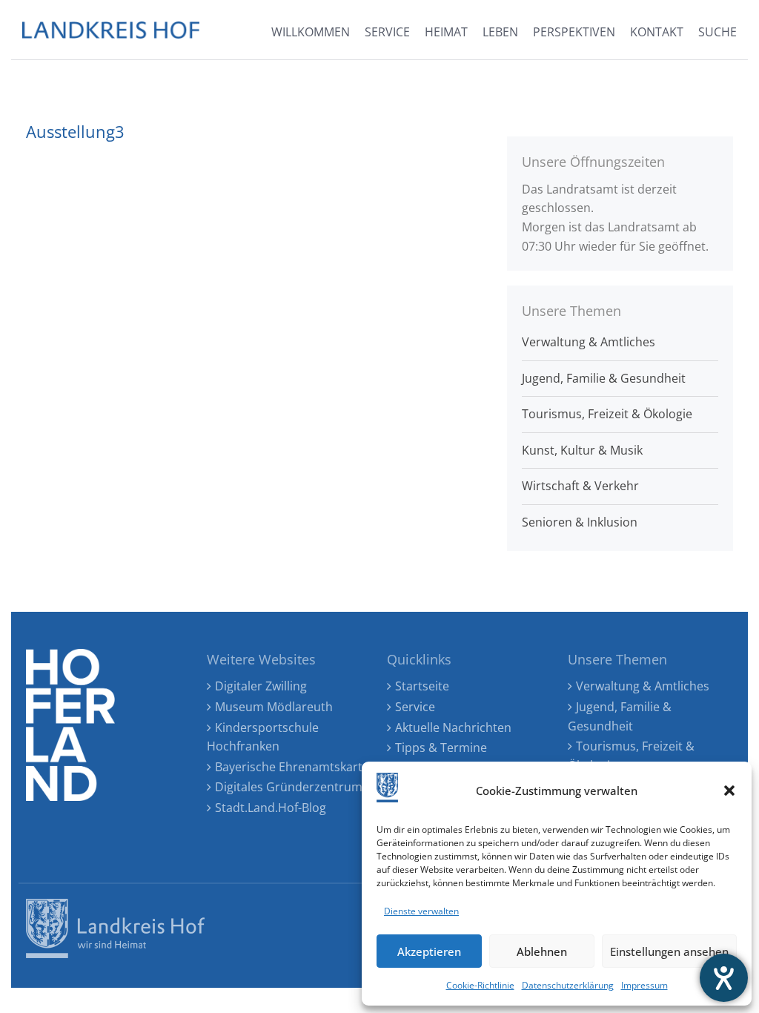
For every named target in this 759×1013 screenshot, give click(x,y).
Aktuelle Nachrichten (453, 727)
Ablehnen (542, 951)
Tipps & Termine (441, 747)
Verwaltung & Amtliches (588, 342)
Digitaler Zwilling (261, 686)
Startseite (422, 686)
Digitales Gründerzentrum (288, 787)
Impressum (644, 985)
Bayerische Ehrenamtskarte (292, 767)
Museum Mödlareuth (274, 707)
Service (415, 707)
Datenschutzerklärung (568, 985)
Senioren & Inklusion (579, 522)
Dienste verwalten (421, 911)
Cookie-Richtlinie (480, 985)
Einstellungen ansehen (669, 951)
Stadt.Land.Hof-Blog (270, 807)
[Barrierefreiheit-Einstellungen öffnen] (724, 978)
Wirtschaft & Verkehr (580, 486)
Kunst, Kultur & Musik (582, 450)
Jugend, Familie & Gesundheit (604, 378)
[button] (729, 790)
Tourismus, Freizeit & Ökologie (607, 414)
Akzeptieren (429, 951)
